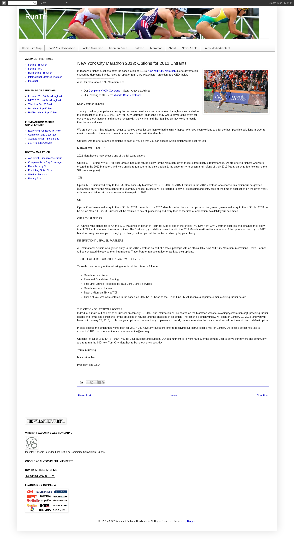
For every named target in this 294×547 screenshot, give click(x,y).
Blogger (191, 521)
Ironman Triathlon (37, 64)
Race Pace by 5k (37, 166)
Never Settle (189, 48)
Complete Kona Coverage (42, 134)
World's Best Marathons (128, 95)
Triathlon (138, 48)
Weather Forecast (37, 174)
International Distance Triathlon (45, 77)
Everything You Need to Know (44, 130)
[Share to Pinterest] (103, 382)
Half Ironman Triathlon (40, 72)
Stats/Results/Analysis (61, 48)
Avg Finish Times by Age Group (45, 158)
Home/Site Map (32, 48)
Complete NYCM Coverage (104, 90)
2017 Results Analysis (40, 143)
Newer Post (84, 395)
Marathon (156, 48)
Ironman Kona (118, 48)
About (172, 48)
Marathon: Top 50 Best (40, 108)
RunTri (36, 16)
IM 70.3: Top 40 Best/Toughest (44, 100)
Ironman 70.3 (35, 68)
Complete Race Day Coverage (45, 162)
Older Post (262, 395)
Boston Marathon (92, 48)
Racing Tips (34, 178)
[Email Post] (81, 382)
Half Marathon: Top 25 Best (43, 112)
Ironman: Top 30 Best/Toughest (45, 96)
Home (173, 395)
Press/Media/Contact (216, 48)
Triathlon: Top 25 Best (40, 104)
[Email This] (88, 382)
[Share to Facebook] (99, 382)
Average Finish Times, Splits (43, 138)
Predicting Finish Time (40, 170)
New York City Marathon (162, 70)
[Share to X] (96, 382)
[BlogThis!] (92, 382)
